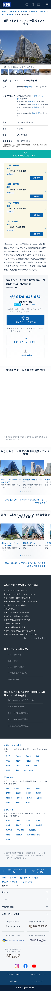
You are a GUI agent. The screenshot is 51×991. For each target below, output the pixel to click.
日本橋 (28, 756)
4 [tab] (26, 491)
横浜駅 (8, 839)
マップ (34, 304)
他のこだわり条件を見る (34, 638)
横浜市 (42, 11)
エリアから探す (15, 655)
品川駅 (28, 820)
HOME (4, 11)
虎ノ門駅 (9, 830)
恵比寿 (18, 761)
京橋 (37, 756)
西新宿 (8, 770)
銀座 (27, 766)
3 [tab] (24, 491)
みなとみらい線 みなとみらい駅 (21, 700)
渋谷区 (16, 788)
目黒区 (38, 793)
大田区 (19, 798)
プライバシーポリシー (37, 974)
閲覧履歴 (27, 4)
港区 (7, 788)
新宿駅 (8, 825)
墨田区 (39, 798)
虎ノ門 (8, 756)
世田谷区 (9, 798)
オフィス (13, 878)
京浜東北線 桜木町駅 (16, 706)
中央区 (38, 788)
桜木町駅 (32, 101)
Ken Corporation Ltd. (7, 4)
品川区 (28, 793)
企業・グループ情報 (10, 914)
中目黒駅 (20, 830)
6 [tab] (30, 491)
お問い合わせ (38, 4)
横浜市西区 (30, 87)
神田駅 (8, 835)
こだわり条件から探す (18, 673)
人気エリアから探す (12, 745)
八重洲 (28, 761)
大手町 (8, 766)
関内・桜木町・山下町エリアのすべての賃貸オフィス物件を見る (25, 564)
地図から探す (14, 679)
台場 (35, 766)
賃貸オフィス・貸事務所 (18, 11)
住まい (5, 892)
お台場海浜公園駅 (34, 835)
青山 (17, 770)
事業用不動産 (8, 907)
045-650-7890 (25, 302)
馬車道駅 (36, 113)
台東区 (8, 802)
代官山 (8, 761)
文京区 (18, 793)
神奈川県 (34, 11)
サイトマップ (37, 981)
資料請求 (36, 178)
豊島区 (18, 802)
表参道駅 (39, 825)
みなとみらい (29, 770)
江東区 (29, 798)
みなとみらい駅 (8, 14)
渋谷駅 (38, 820)
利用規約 (13, 981)
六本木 (18, 756)
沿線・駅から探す (16, 667)
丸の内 (18, 766)
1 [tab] (20, 491)
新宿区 (8, 793)
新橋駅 (18, 820)
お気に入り (32, 4)
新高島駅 (36, 107)
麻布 (37, 761)
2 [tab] (22, 491)
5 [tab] (28, 491)
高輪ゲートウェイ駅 (23, 825)
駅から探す (9, 810)
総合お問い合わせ (14, 974)
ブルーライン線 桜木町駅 (18, 713)
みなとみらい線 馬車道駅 (18, 726)
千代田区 (27, 788)
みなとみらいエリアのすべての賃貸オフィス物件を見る (25, 501)
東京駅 (8, 820)
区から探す (13, 661)
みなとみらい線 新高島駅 (18, 719)
